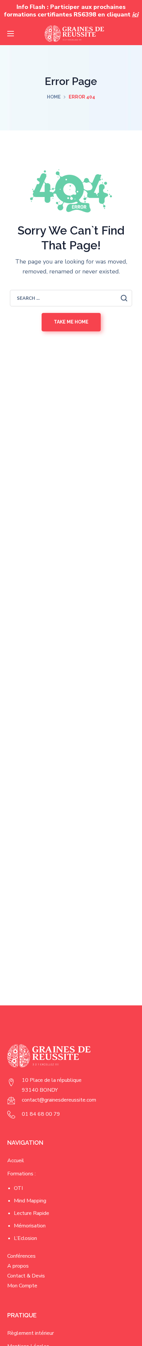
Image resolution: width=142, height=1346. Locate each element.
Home (54, 96)
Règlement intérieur (30, 1333)
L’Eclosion (25, 1238)
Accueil (15, 1160)
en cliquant (118, 14)
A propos (18, 1266)
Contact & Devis (26, 1275)
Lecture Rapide (31, 1213)
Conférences (21, 1256)
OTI (18, 1188)
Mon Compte (22, 1285)
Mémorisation (30, 1225)
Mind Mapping (30, 1200)
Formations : (21, 1173)
